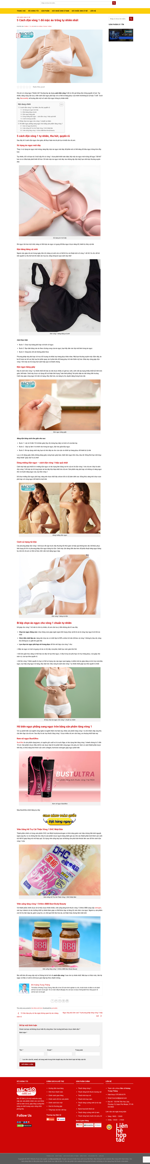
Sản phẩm (45, 11)
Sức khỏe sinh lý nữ (80, 11)
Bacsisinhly (24, 98)
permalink (54, 1008)
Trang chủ (21, 11)
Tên (21, 1050)
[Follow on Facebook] (18, 1122)
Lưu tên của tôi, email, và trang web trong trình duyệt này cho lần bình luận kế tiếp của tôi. (54, 1059)
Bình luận (23, 1032)
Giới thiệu (58, 1156)
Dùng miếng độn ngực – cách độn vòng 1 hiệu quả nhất (39, 116)
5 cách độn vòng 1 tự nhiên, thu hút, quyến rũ (34, 107)
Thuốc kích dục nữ (84, 1095)
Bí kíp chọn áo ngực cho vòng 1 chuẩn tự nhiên (35, 121)
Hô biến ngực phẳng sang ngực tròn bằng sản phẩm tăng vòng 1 (41, 124)
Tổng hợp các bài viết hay (57, 1110)
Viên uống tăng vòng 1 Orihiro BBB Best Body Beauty (38, 130)
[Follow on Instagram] (20, 1122)
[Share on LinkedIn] (67, 1001)
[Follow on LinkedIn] (26, 1122)
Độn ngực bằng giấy (29, 114)
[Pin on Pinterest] (63, 1001)
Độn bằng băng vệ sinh (30, 112)
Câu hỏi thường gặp (55, 1106)
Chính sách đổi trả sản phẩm (58, 1099)
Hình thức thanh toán (55, 1092)
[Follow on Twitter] (24, 1122)
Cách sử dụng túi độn (29, 118)
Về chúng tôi (92, 1156)
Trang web (79, 1050)
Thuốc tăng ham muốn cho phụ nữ (90, 1116)
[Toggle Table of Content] (60, 104)
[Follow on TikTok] (22, 1122)
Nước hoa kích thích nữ (86, 1109)
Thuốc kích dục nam (85, 1099)
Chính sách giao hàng (55, 1095)
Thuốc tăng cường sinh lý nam (88, 1112)
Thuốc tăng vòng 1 (84, 1088)
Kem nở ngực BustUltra (30, 126)
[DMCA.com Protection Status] (24, 1125)
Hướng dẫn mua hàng (55, 1088)
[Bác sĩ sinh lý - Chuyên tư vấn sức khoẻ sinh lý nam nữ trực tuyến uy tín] (27, 4)
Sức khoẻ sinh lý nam (60, 11)
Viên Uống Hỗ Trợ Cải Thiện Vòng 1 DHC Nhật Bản (38, 128)
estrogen (98, 908)
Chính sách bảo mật (55, 1103)
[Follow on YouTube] (29, 1122)
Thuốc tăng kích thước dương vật (89, 1092)
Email (49, 1050)
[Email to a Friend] (59, 1001)
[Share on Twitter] (56, 1001)
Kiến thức (83, 1156)
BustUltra (20, 742)
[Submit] (114, 3)
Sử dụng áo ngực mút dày (30, 110)
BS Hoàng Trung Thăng (44, 26)
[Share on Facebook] (52, 1001)
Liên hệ (93, 11)
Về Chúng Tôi (33, 11)
